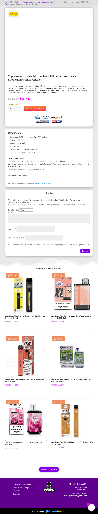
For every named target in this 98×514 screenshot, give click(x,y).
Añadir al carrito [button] (16, 328)
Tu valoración (13, 210)
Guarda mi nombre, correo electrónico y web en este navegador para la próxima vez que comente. (50, 244)
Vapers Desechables (44, 2)
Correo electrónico (16, 238)
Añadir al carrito (35, 108)
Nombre (12, 229)
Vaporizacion (29, 2)
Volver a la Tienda (49, 469)
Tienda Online (16, 2)
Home (7, 2)
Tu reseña (12, 212)
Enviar (85, 250)
